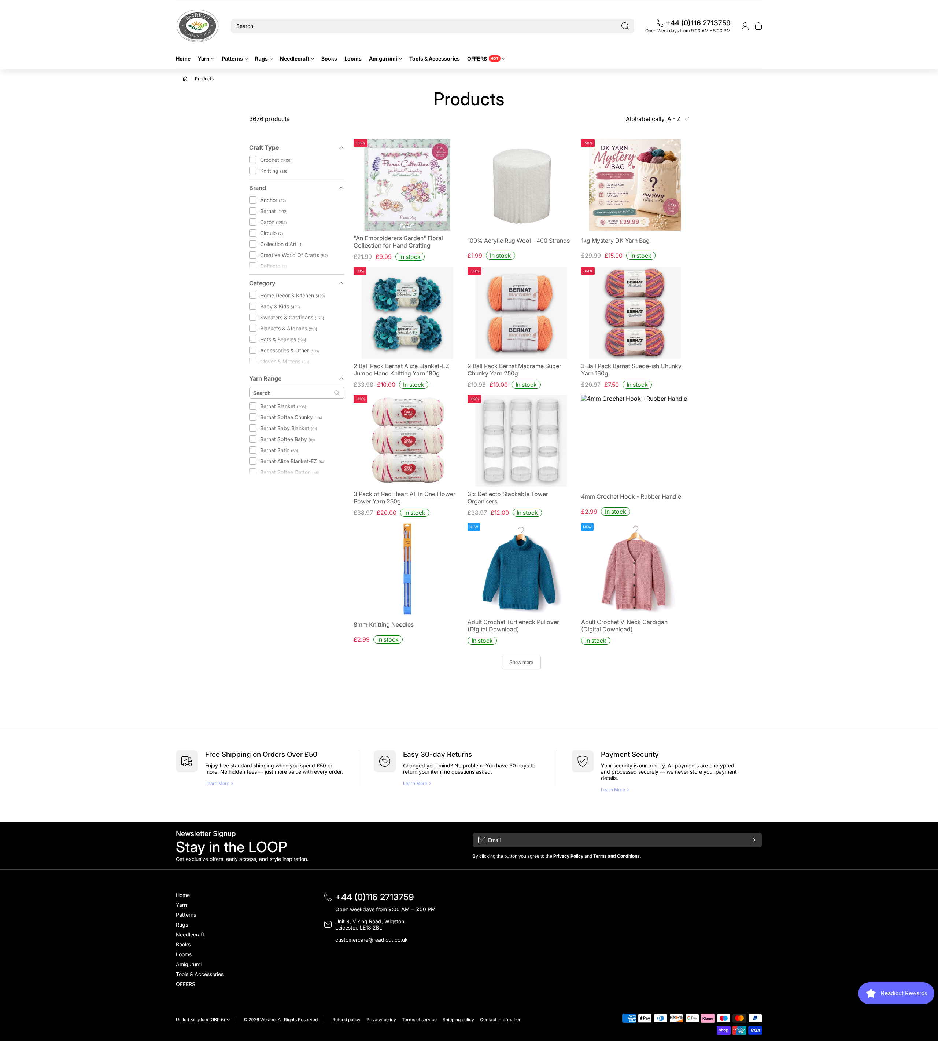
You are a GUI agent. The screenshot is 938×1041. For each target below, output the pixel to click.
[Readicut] (198, 26)
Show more (521, 662)
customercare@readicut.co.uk (371, 939)
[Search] (625, 26)
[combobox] (432, 26)
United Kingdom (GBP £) (200, 1019)
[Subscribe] (753, 840)
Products (204, 78)
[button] (758, 26)
